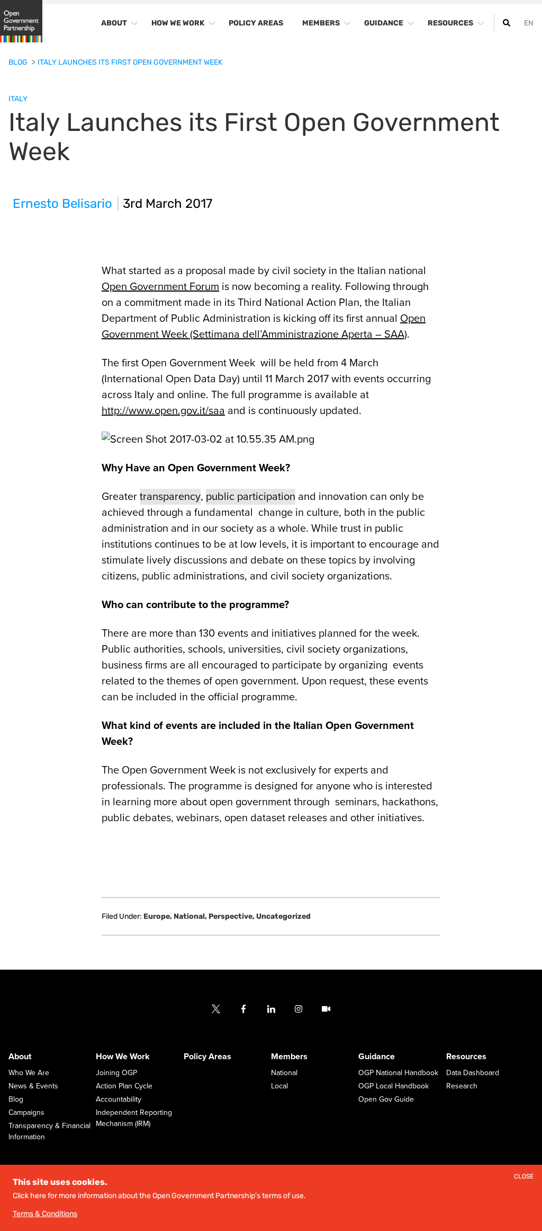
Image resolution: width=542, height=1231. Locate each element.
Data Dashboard (472, 1073)
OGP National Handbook (398, 1073)
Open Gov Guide (386, 1099)
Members (289, 1057)
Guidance (376, 1057)
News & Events (33, 1086)
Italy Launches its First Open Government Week (130, 62)
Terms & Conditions (45, 1213)
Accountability (118, 1099)
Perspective (232, 916)
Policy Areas (207, 1057)
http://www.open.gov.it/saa (163, 411)
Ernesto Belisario (62, 203)
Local (279, 1086)
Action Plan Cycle (124, 1086)
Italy (18, 98)
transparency (170, 496)
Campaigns (26, 1113)
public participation (250, 496)
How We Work (123, 1057)
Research (461, 1086)
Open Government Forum (160, 286)
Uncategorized (283, 916)
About (19, 1057)
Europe (157, 916)
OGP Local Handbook (393, 1086)
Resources (466, 1057)
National (190, 916)
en (529, 23)
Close (524, 1176)
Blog (18, 62)
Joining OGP (116, 1073)
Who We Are (28, 1073)
